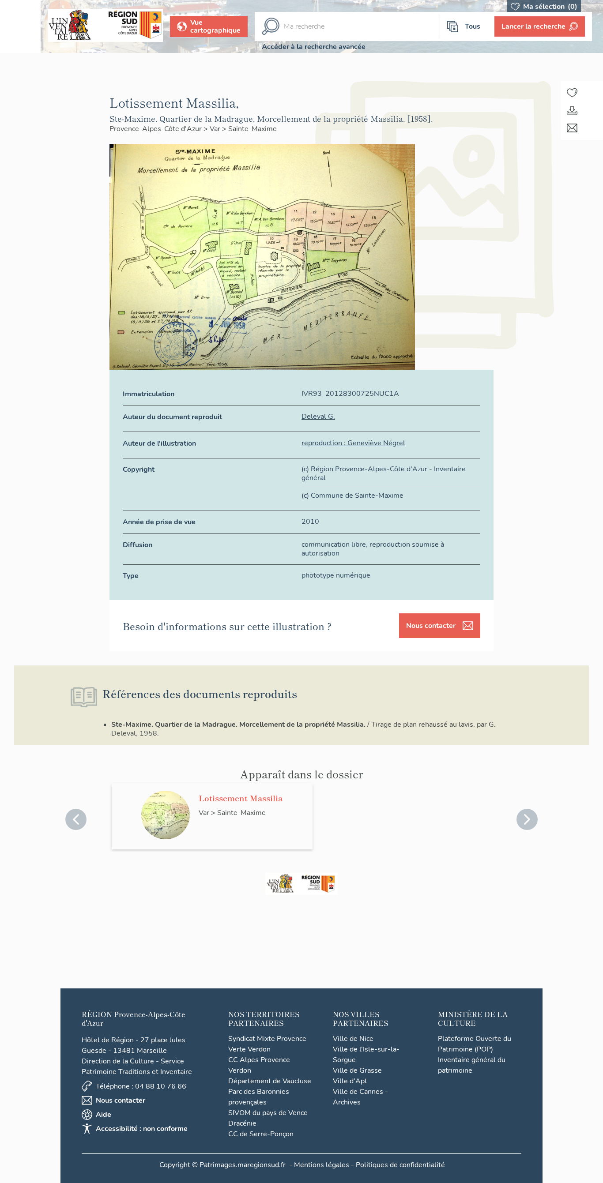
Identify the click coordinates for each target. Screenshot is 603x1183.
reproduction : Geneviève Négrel (353, 443)
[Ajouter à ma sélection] (572, 92)
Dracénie (242, 1123)
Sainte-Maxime (252, 129)
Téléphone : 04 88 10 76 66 (141, 1086)
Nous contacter (431, 626)
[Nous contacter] (572, 128)
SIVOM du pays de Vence (268, 1113)
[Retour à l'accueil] (20, 26)
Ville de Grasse (357, 1070)
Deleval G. (318, 416)
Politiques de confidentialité (400, 1165)
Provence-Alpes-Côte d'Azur (156, 129)
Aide (103, 1114)
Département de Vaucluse (269, 1081)
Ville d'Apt (350, 1081)
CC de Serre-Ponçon (261, 1134)
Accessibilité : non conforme (142, 1129)
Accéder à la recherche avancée (314, 47)
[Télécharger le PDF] (572, 110)
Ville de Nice (353, 1039)
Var (216, 129)
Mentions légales (321, 1165)
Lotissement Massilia (241, 798)
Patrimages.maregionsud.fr (243, 1165)
